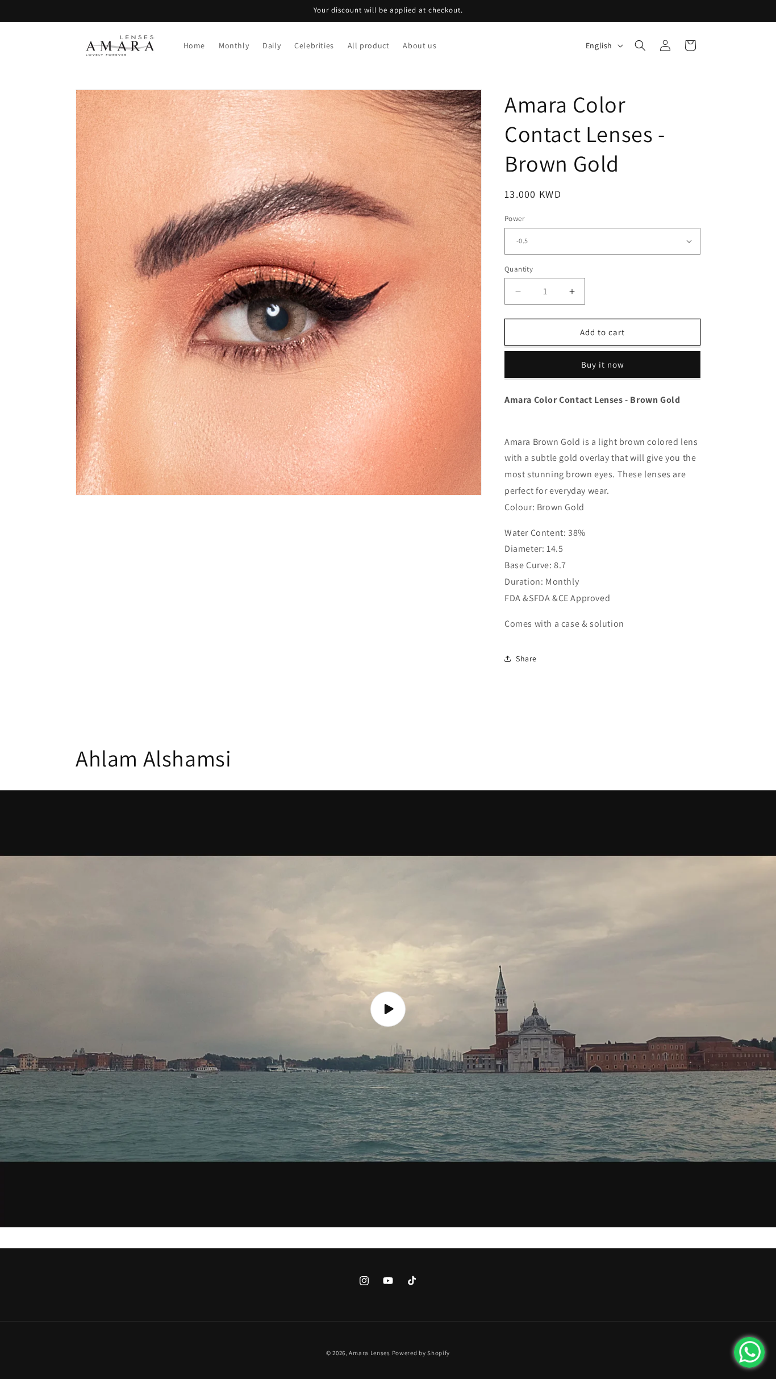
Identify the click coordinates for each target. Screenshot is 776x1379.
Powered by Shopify (421, 1353)
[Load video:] (388, 1008)
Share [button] (526, 658)
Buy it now (602, 364)
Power (514, 218)
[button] (640, 45)
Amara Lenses (369, 1353)
